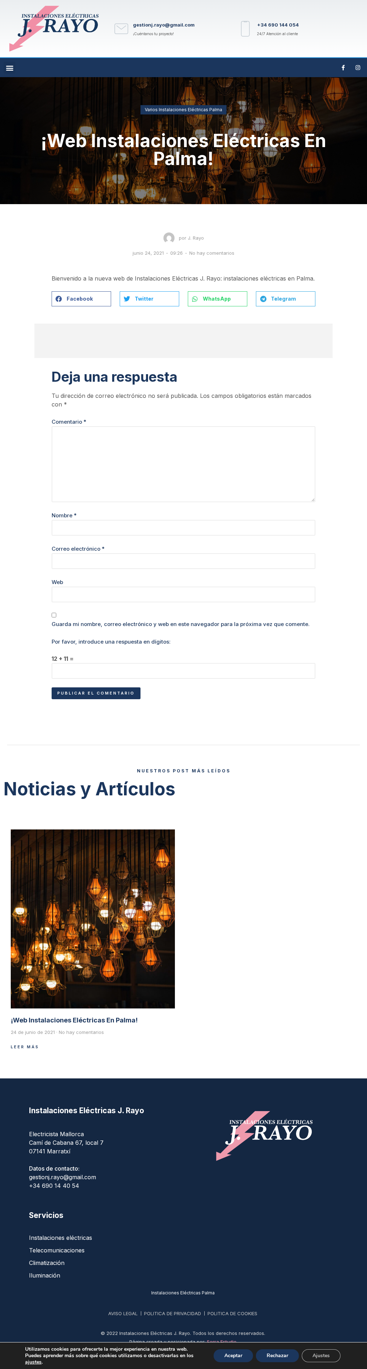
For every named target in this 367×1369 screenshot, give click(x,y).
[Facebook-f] (343, 67)
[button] (9, 68)
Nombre (64, 515)
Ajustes (321, 1355)
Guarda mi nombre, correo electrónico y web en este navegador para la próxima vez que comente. (181, 624)
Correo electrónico (78, 548)
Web (57, 582)
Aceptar (233, 1355)
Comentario (69, 421)
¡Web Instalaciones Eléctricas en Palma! (74, 1020)
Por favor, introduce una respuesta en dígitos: (111, 641)
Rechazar (277, 1355)
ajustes (33, 1362)
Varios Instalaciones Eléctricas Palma (183, 109)
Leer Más (25, 1046)
